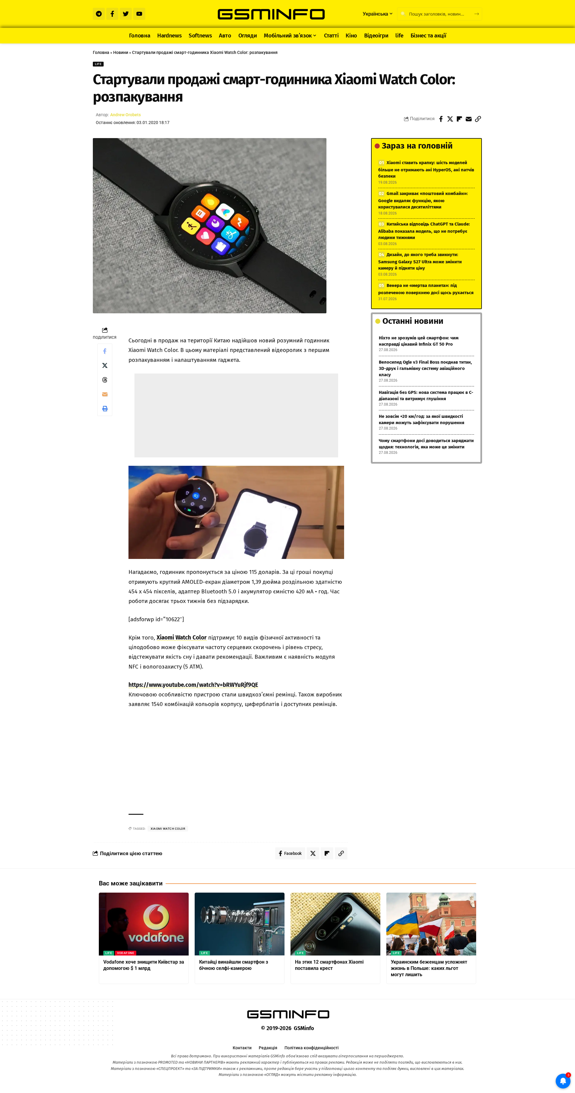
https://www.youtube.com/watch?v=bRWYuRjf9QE (193, 684)
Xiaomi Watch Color (182, 637)
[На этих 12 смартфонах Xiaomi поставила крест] (335, 924)
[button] (478, 119)
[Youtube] (139, 14)
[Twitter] (126, 14)
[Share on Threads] (105, 380)
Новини (120, 52)
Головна (101, 52)
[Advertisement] (236, 415)
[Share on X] (450, 119)
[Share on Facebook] (441, 119)
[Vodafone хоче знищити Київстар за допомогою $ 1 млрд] (144, 924)
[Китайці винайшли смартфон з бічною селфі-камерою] (240, 924)
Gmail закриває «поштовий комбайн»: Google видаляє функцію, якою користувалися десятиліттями (423, 200)
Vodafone (125, 953)
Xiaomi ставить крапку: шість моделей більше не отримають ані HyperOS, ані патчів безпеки (426, 169)
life (98, 64)
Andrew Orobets (125, 114)
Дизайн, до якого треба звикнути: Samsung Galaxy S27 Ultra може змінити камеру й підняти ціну (420, 261)
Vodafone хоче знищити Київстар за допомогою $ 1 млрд (143, 965)
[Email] (468, 119)
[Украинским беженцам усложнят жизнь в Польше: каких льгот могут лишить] (431, 924)
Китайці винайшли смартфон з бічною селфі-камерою (233, 965)
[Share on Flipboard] (459, 119)
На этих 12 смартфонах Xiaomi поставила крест (329, 965)
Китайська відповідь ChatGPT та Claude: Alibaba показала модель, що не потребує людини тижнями (424, 230)
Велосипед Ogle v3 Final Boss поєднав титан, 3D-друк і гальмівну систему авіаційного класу (425, 368)
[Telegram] (99, 14)
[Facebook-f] (112, 14)
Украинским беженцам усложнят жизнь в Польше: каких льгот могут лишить (429, 968)
